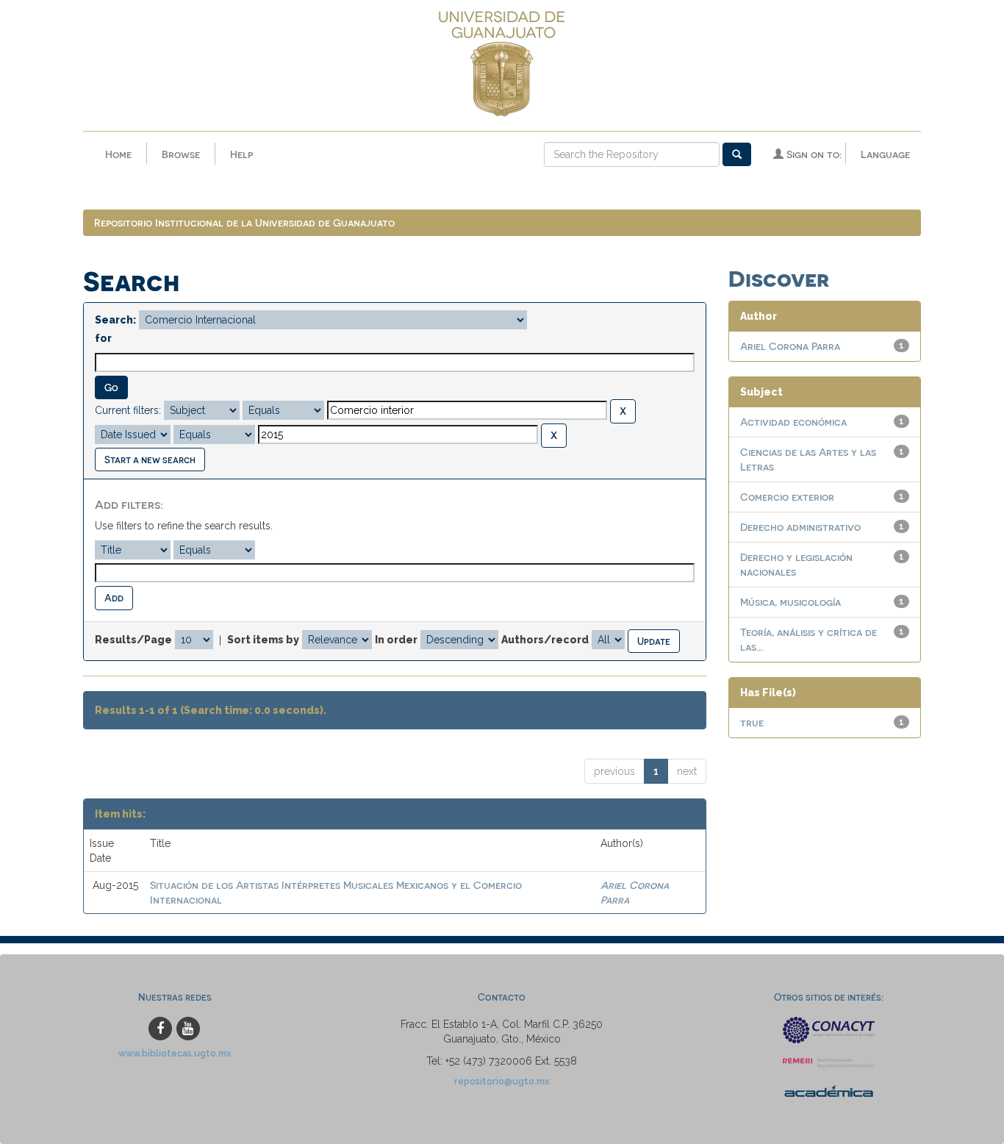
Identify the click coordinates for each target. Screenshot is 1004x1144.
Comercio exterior (787, 496)
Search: (115, 320)
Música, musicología (790, 602)
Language (885, 154)
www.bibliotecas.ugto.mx (175, 1053)
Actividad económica (793, 421)
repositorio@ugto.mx (502, 1081)
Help (241, 154)
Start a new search (150, 459)
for (103, 338)
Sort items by (263, 640)
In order (396, 640)
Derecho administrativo (800, 527)
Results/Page (133, 640)
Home (118, 154)
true (752, 722)
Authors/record (545, 640)
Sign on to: (813, 154)
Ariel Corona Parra (790, 346)
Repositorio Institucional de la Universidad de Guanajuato (244, 222)
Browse (181, 154)
